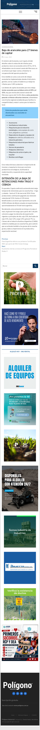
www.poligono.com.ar (21, 705)
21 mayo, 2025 (7, 57)
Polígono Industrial (8, 719)
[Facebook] (13, 693)
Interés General (7, 46)
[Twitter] (21, 693)
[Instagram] (17, 693)
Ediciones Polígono (23, 715)
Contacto (34, 715)
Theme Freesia (27, 719)
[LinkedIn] (25, 693)
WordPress (35, 719)
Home (12, 715)
